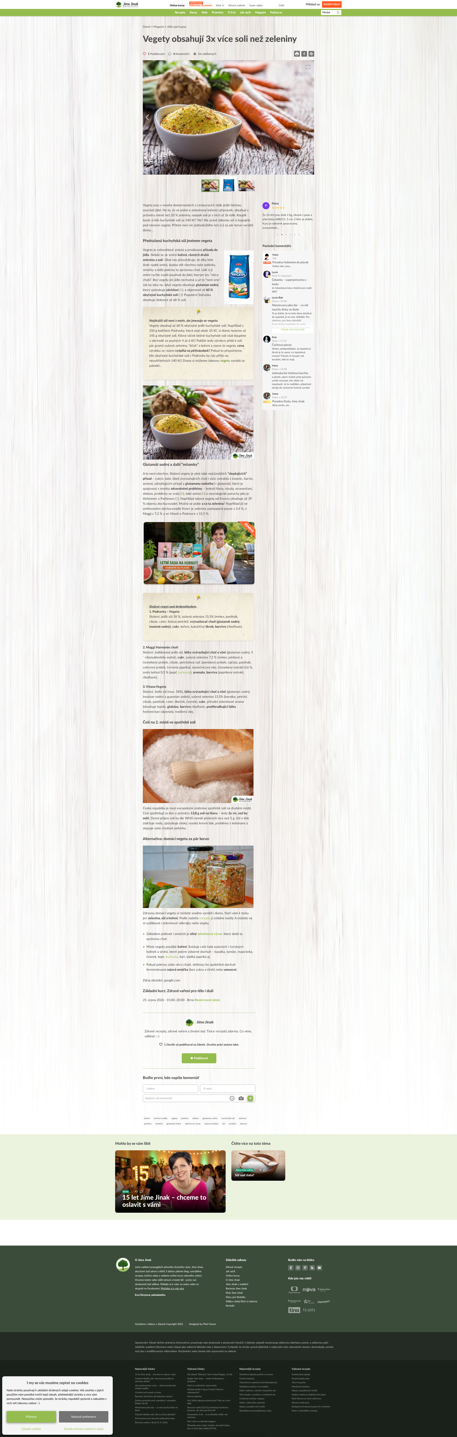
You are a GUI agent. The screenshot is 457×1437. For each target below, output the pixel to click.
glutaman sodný (210, 1118)
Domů (146, 26)
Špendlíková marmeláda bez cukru (255, 1411)
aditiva (195, 1118)
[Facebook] (290, 1267)
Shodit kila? (331, 4)
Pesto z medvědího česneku (305, 1411)
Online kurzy (233, 1276)
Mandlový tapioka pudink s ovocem (256, 1374)
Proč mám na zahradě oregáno (201, 1421)
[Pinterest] (305, 1267)
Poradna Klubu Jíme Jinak (288, 401)
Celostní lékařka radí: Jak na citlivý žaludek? (155, 1414)
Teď (274, 258)
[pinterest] (311, 54)
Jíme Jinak (205, 1022)
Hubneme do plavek (200, 5)
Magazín (260, 12)
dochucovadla (160, 1118)
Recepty (180, 12)
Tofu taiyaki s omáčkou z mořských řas (257, 1395)
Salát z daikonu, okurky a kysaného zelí (257, 1390)
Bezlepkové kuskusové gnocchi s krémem (311, 1407)
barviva (243, 1124)
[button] (228, 117)
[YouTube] (319, 1267)
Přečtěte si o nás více (172, 1288)
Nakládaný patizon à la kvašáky (253, 1387)
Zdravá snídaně (236, 5)
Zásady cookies (31, 1429)
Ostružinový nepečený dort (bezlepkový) (258, 1382)
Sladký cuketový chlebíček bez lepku (309, 1395)
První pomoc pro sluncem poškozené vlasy (155, 1418)
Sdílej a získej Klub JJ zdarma (241, 1301)
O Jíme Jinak (233, 1280)
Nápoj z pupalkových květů (252, 1407)
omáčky (232, 1124)
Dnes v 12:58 (279, 369)
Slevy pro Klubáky (235, 1297)
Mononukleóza (194, 1396)
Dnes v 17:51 (279, 341)
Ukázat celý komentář (293, 329)
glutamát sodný (174, 1124)
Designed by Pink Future (202, 1324)
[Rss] (312, 1267)
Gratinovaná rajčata (301, 1374)
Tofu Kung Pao (299, 1382)
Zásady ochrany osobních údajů (84, 1429)
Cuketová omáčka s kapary (251, 1399)
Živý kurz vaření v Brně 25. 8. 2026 (151, 1422)
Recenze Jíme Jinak (236, 1288)
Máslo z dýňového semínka (252, 1403)
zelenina (242, 1118)
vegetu (225, 360)
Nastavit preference (83, 1416)
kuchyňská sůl (228, 1118)
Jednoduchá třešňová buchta (290, 373)
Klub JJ (220, 5)
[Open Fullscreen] (308, 66)
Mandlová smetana (301, 1387)
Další (281, 5)
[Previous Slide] (147, 117)
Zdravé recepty (234, 1267)
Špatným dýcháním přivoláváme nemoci (154, 1396)
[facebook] (304, 54)
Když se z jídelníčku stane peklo (202, 1385)
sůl (223, 1124)
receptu (204, 918)
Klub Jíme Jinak (234, 1293)
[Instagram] (298, 1267)
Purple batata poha (301, 1378)
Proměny (218, 12)
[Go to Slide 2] (228, 184)
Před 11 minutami (282, 276)
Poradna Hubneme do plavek (290, 262)
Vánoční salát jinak (300, 1403)
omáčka (159, 1124)
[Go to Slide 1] (210, 186)
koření (147, 1118)
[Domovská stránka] (127, 4)
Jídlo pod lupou (176, 26)
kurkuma (184, 672)
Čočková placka (282, 345)
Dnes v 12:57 (279, 397)
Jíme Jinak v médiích (237, 1284)
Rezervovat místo (207, 1000)
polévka (147, 1124)
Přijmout (31, 1416)
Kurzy (193, 12)
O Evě (232, 12)
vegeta (174, 1118)
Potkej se (276, 12)
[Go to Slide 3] (247, 186)
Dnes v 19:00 (279, 301)
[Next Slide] (309, 117)
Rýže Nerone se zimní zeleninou (306, 1399)
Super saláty (256, 5)
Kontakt (230, 1306)
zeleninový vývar (209, 934)
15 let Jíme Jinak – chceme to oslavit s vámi (155, 1374)
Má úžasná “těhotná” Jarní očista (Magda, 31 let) (209, 1374)
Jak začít (245, 12)
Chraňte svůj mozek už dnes (148, 1392)
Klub (204, 12)
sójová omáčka (211, 1124)
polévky (185, 1118)
